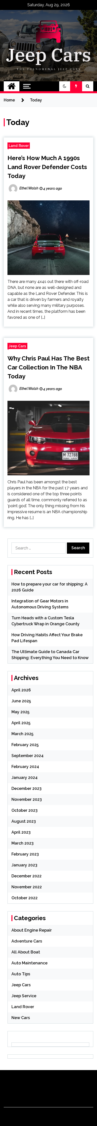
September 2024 (27, 755)
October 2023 (24, 810)
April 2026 (21, 690)
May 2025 (20, 712)
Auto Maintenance (29, 963)
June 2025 (21, 701)
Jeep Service (23, 995)
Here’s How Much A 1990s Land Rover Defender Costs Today (47, 167)
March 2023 (22, 843)
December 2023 (26, 788)
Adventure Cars (26, 941)
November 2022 (26, 887)
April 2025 (20, 723)
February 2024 (25, 766)
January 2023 (24, 865)
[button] (64, 86)
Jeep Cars (17, 346)
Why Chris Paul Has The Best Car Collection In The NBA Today (48, 367)
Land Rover (19, 145)
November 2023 (26, 799)
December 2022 (26, 876)
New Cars (20, 1017)
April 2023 (21, 832)
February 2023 (25, 854)
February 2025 (25, 744)
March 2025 (22, 733)
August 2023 (23, 821)
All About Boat (25, 952)
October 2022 (24, 898)
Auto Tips (20, 974)
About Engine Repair (31, 930)
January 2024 (24, 777)
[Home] (11, 86)
